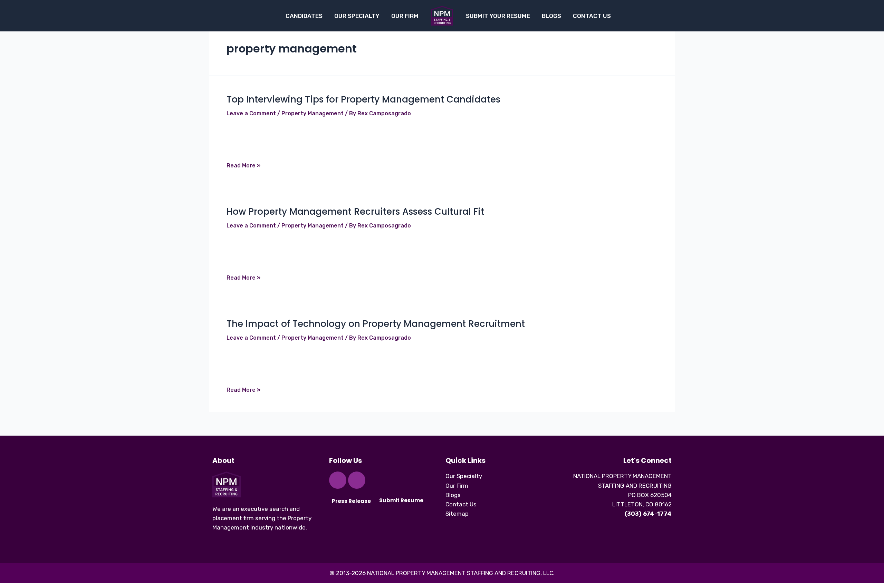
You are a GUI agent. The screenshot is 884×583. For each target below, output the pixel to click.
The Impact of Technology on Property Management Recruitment (376, 324)
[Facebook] (337, 480)
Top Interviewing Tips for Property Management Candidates (363, 99)
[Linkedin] (356, 480)
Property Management (312, 113)
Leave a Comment (251, 113)
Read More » (243, 165)
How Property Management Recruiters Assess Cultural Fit (355, 211)
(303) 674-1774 (648, 513)
